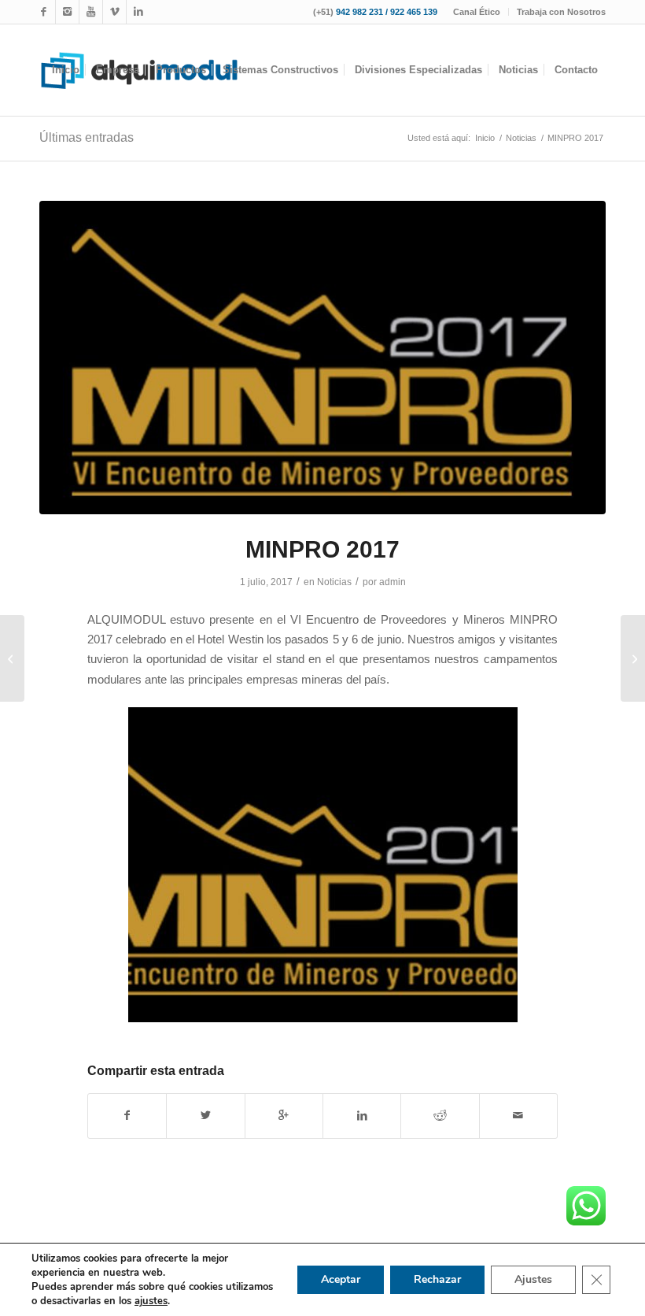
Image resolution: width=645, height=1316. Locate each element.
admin (392, 582)
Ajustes (533, 1279)
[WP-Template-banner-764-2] (322, 358)
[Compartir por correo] (518, 1115)
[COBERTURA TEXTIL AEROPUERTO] (12, 658)
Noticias (334, 582)
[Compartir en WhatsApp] (283, 1115)
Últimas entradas (86, 137)
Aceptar (340, 1279)
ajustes (151, 1301)
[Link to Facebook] (43, 12)
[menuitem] (477, 12)
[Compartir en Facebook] (127, 1115)
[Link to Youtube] (90, 12)
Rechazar (437, 1279)
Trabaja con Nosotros (561, 12)
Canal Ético (476, 12)
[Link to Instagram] (67, 12)
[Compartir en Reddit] (439, 1115)
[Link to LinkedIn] (138, 12)
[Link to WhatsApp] (114, 12)
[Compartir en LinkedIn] (361, 1115)
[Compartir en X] (205, 1115)
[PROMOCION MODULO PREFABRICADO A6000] (633, 658)
